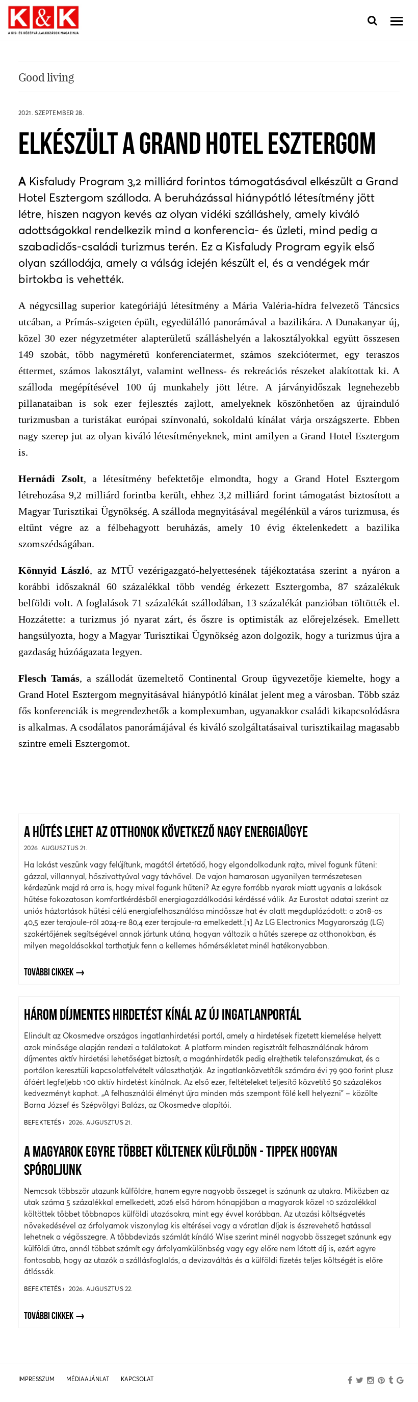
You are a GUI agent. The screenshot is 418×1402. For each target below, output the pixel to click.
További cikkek (48, 973)
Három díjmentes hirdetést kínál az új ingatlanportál (162, 1016)
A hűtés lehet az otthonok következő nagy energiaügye (166, 833)
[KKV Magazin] (43, 20)
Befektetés (43, 1122)
